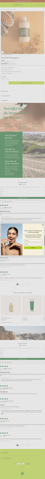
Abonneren (33, 247)
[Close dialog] (42, 225)
